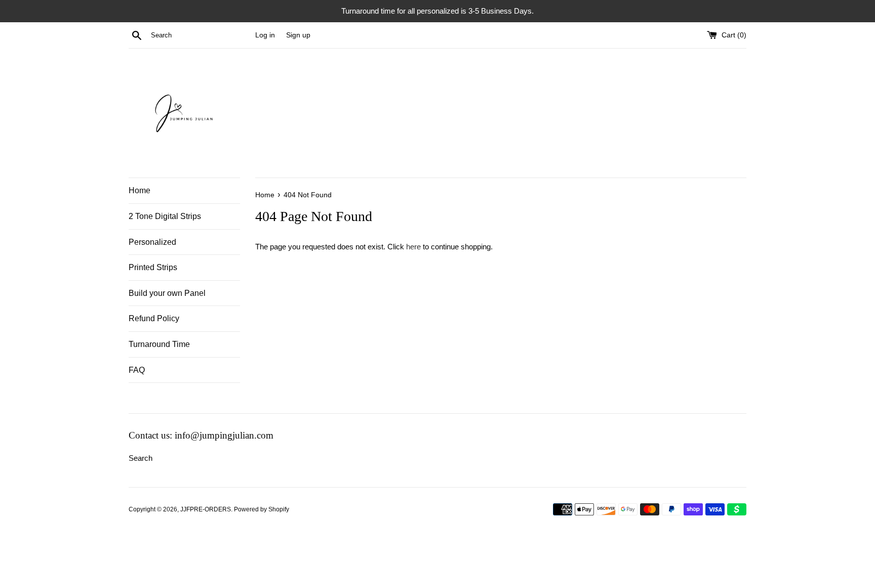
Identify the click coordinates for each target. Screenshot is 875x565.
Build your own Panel (167, 293)
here (413, 246)
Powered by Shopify (261, 509)
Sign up (298, 35)
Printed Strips (153, 267)
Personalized (152, 242)
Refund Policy (154, 318)
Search (140, 458)
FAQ (137, 370)
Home (139, 190)
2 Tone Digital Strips (165, 216)
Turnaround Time (159, 344)
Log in (265, 35)
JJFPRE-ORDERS (205, 509)
